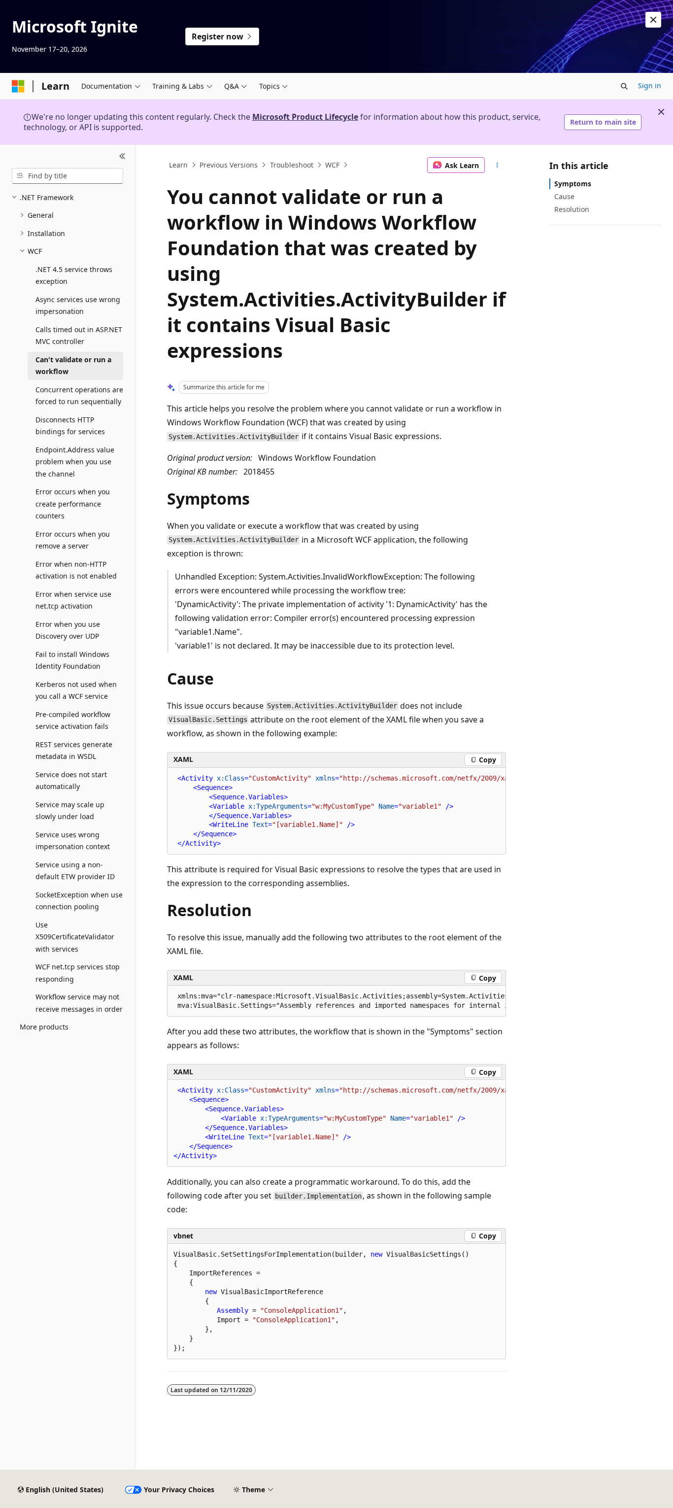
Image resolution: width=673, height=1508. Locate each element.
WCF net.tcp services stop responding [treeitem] (77, 973)
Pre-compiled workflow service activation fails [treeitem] (72, 720)
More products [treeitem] (44, 1026)
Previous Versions (229, 165)
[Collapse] (122, 157)
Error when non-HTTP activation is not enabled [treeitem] (76, 570)
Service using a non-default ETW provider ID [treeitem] (75, 871)
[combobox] (67, 176)
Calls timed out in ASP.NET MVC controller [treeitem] (78, 335)
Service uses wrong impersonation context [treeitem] (72, 841)
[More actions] (497, 165)
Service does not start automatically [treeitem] (71, 780)
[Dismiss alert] (653, 20)
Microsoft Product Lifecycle (305, 116)
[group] (336, 811)
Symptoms (572, 183)
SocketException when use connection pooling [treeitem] (79, 901)
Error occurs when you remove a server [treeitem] (72, 540)
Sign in (649, 85)
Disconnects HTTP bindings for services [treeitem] (70, 426)
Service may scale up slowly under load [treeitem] (69, 811)
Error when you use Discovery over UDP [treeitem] (67, 630)
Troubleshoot (291, 165)
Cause (564, 196)
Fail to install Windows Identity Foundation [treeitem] (72, 660)
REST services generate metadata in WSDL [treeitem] (73, 750)
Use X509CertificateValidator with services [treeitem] (74, 937)
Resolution (571, 209)
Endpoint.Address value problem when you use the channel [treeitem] (74, 462)
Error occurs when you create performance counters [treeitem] (72, 503)
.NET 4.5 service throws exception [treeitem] (73, 275)
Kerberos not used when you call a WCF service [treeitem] (76, 690)
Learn (178, 165)
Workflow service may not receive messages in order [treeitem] (79, 1003)
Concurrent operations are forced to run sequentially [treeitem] (79, 396)
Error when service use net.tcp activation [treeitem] (73, 600)
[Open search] (624, 86)
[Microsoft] (18, 86)
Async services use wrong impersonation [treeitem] (77, 305)
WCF (332, 165)
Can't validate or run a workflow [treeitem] (73, 366)
